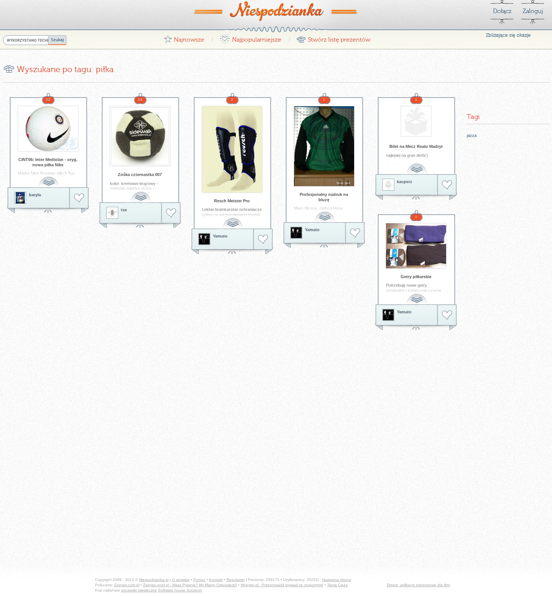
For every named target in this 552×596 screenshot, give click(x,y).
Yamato (220, 236)
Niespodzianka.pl (154, 580)
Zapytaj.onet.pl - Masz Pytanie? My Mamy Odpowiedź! (190, 585)
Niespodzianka (276, 11)
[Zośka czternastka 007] (140, 136)
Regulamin (235, 580)
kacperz (404, 181)
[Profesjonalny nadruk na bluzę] (324, 146)
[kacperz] (388, 185)
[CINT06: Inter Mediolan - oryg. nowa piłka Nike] (48, 129)
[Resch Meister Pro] (232, 149)
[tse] (112, 213)
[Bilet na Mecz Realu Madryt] (416, 121)
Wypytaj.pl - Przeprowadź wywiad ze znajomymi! (282, 585)
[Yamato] (204, 239)
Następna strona (336, 580)
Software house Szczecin (180, 590)
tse (124, 210)
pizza (472, 135)
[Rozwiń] (49, 177)
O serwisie (181, 580)
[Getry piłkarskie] (416, 246)
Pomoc (199, 580)
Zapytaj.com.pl (126, 585)
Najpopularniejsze (250, 37)
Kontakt (216, 580)
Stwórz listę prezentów (333, 37)
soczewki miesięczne (139, 590)
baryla (35, 195)
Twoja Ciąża (337, 585)
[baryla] (20, 198)
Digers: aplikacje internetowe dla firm (418, 585)
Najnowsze (184, 37)
